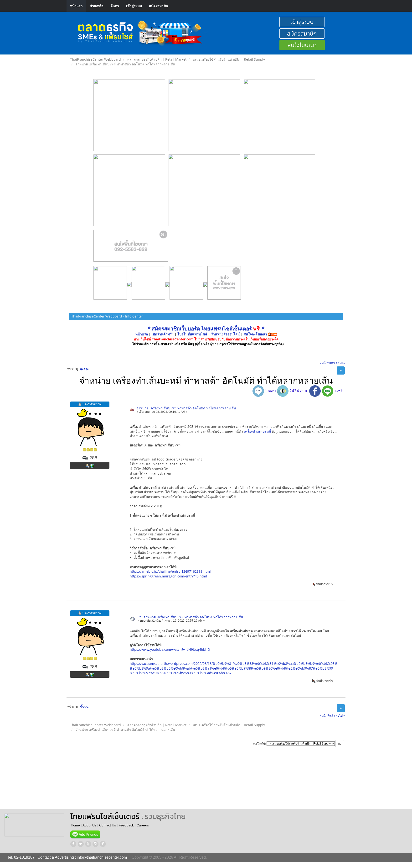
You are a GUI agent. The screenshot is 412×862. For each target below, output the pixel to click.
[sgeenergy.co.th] (92, 465)
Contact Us (107, 825)
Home (75, 825)
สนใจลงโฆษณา (255, 334)
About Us (89, 825)
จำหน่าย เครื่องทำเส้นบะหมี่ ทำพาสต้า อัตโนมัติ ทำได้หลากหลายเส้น (186, 408)
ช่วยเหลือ (96, 6)
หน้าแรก (76, 6)
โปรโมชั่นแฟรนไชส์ (192, 334)
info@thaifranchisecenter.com (102, 857)
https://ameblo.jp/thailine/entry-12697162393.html (170, 571)
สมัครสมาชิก (158, 6)
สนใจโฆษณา (302, 45)
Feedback (126, 825)
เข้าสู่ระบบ (134, 6)
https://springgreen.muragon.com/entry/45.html (168, 576)
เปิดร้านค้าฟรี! (162, 334)
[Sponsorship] (131, 247)
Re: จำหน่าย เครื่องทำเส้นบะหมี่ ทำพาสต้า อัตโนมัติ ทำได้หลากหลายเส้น (190, 617)
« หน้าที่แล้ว (327, 363)
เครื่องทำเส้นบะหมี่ (257, 431)
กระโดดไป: (259, 743)
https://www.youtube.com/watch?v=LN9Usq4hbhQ (170, 649)
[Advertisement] (216, 782)
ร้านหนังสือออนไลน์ (225, 334)
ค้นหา (114, 6)
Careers (143, 825)
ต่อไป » (340, 363)
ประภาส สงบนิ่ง (92, 404)
